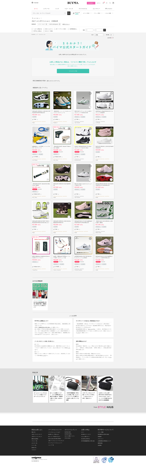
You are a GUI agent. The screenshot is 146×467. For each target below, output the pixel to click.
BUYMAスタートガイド (86, 434)
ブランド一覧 (34, 440)
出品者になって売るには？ (53, 434)
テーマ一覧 (34, 445)
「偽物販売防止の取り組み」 (44, 327)
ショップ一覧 (51, 445)
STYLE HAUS (67, 438)
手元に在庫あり (38, 31)
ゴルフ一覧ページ (36, 18)
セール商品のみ (38, 29)
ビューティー (96, 8)
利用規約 (100, 436)
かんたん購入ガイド (85, 436)
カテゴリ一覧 (34, 443)
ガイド (82, 432)
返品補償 (34, 116)
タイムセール (50, 29)
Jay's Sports (77, 122)
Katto (33, 122)
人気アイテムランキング (37, 434)
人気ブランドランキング (37, 436)
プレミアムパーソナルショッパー (55, 442)
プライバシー (100, 438)
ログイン (99, 3)
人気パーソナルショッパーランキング (56, 440)
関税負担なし (74, 29)
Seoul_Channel (57, 270)
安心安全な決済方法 (85, 438)
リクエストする (73, 71)
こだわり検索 (108, 13)
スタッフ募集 (100, 432)
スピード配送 (50, 31)
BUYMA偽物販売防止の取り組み (88, 440)
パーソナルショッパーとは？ (54, 432)
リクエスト (109, 8)
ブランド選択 (97, 13)
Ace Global (34, 160)
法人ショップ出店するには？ (54, 436)
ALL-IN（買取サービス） (70, 436)
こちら (41, 332)
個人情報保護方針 (35, 461)
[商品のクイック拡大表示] (48, 93)
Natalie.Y (55, 122)
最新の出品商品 (35, 438)
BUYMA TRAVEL (68, 433)
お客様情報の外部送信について (104, 440)
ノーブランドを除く (61, 29)
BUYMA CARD (68, 432)
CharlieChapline (78, 270)
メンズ (57, 8)
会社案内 (100, 445)
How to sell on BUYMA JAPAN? (54, 438)
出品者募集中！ (91, 3)
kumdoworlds (78, 160)
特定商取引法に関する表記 (103, 434)
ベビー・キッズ (69, 8)
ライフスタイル (83, 8)
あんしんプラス (91, 329)
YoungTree (34, 270)
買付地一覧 (34, 447)
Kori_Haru (55, 160)
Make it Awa (98, 232)
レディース (46, 8)
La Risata (98, 122)
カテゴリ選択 (86, 13)
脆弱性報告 (100, 443)
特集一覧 (33, 432)
